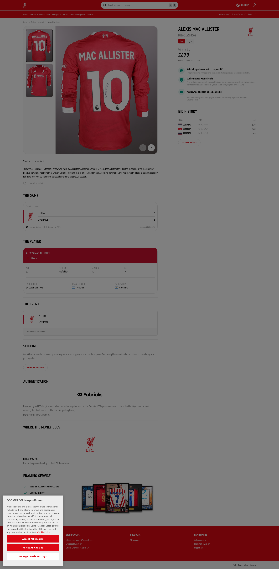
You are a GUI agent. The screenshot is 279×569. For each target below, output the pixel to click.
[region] (33, 531)
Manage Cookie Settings (33, 556)
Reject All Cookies (33, 547)
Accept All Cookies (32, 539)
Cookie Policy (43, 532)
